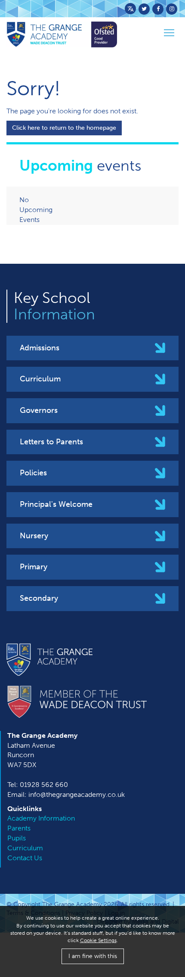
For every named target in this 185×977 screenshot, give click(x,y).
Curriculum (40, 379)
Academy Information (41, 818)
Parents (19, 828)
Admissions (39, 348)
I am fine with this (92, 956)
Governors (39, 410)
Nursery (34, 535)
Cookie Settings (98, 940)
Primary (33, 566)
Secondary (39, 598)
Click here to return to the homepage (64, 127)
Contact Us (24, 858)
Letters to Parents (51, 441)
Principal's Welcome (56, 504)
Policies (33, 473)
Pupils (16, 838)
